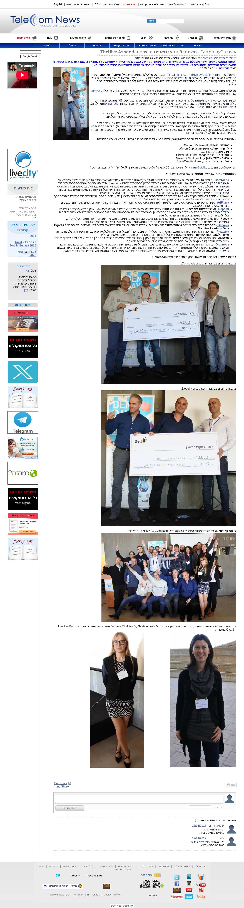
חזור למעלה (201, 866)
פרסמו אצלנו (70, 866)
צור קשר (169, 38)
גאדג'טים (152, 895)
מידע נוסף (78, 894)
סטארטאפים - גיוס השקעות (213, 58)
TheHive (228, 107)
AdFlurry (223, 202)
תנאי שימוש (107, 866)
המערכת (53, 866)
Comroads (222, 180)
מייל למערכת (89, 866)
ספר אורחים (93, 894)
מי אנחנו (192, 38)
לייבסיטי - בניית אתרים (120, 906)
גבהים (200, 107)
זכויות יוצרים (146, 866)
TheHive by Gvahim (199, 74)
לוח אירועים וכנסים (115, 38)
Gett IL (201, 167)
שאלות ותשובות (112, 894)
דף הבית (232, 58)
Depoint (223, 209)
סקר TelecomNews (58, 894)
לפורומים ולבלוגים (177, 4)
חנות (41, 866)
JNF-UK (113, 103)
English (58, 4)
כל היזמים (98, 90)
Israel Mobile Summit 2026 (23, 238)
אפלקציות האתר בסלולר (106, 4)
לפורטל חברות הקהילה (152, 4)
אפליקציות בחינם (122, 869)
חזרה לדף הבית (222, 38)
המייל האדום (129, 4)
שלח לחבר (146, 874)
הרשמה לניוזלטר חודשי (78, 4)
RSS (49, 38)
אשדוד (180, 74)
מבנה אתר (163, 866)
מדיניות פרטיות (126, 866)
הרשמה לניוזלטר (182, 866)
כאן (188, 78)
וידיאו (143, 38)
